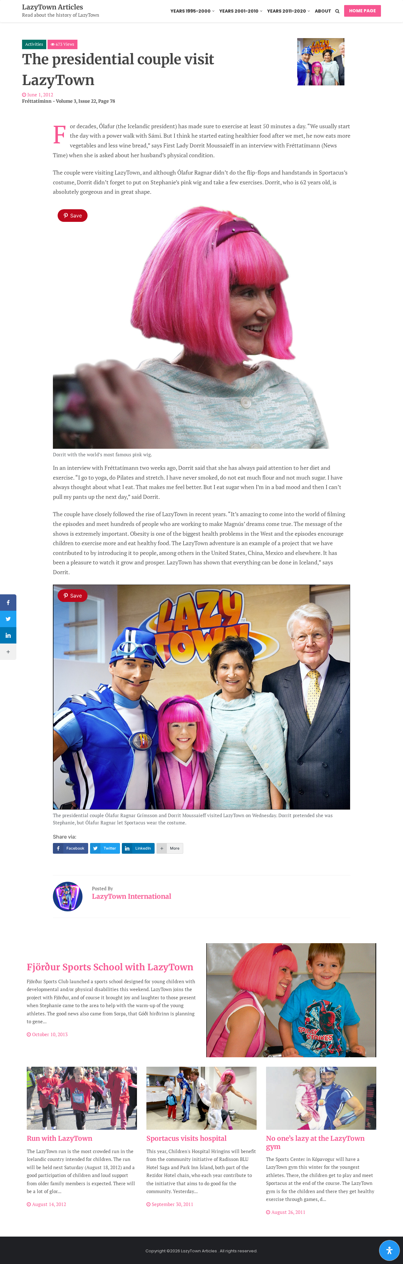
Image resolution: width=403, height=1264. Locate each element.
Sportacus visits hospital (186, 1138)
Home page (362, 11)
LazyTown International (131, 896)
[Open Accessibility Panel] (389, 1250)
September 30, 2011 (171, 1204)
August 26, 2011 (287, 1212)
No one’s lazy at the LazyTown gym (315, 1142)
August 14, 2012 (48, 1204)
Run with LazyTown (59, 1138)
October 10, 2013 (49, 1034)
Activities (34, 44)
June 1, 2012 (39, 94)
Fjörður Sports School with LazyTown (110, 967)
